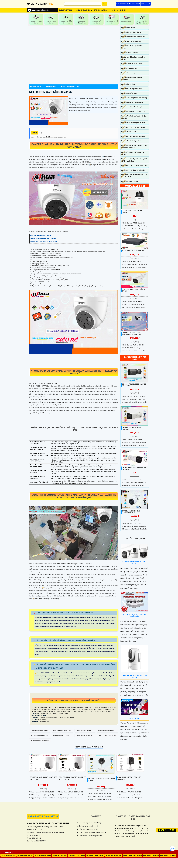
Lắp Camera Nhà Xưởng (168, 855)
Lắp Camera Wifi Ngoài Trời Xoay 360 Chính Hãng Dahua (134, 160)
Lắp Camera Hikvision (8, 855)
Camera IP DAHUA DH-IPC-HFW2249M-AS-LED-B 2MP (131, 333)
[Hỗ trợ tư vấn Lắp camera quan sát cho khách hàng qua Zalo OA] (172, 848)
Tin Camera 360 (134, 4)
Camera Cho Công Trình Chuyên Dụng (134, 98)
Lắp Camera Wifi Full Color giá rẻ (132, 107)
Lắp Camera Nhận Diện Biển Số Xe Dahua (132, 47)
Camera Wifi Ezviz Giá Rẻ (77, 855)
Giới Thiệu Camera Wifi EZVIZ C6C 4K (39, 736)
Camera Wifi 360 (122, 4)
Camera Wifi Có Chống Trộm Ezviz (133, 123)
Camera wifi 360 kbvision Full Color (133, 170)
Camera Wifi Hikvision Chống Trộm (133, 111)
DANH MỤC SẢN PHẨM (40, 10)
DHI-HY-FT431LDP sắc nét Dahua (50, 91)
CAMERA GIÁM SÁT (40, 4)
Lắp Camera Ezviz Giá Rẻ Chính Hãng (83, 731)
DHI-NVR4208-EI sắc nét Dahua (133, 251)
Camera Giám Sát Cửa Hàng (132, 855)
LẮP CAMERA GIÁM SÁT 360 (43, 816)
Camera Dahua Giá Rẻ (51, 86)
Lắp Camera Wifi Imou (60, 855)
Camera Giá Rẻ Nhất (128, 84)
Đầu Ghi (113, 10)
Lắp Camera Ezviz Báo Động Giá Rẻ (133, 127)
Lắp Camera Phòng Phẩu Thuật (131, 89)
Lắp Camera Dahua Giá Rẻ (42, 855)
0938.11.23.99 (166, 830)
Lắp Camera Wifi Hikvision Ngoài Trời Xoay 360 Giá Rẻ (134, 176)
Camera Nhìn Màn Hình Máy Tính (132, 102)
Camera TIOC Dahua (128, 27)
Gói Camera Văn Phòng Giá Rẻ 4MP (40, 741)
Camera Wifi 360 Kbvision (130, 181)
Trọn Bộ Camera (100, 10)
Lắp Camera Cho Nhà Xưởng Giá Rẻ (84, 736)
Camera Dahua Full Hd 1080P (69, 86)
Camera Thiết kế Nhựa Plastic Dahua (133, 37)
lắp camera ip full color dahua (131, 41)
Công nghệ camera (83, 10)
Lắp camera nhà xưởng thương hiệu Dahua (133, 58)
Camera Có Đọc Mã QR (129, 68)
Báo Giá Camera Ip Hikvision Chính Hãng (106, 731)
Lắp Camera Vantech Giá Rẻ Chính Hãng (39, 731)
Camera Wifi (134, 718)
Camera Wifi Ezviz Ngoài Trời (131, 141)
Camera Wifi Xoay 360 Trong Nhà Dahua (132, 153)
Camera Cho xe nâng (128, 73)
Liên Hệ (122, 10)
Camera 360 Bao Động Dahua (131, 32)
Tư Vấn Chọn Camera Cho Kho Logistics (131, 78)
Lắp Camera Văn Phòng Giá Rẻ (62, 730)
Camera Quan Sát (36, 86)
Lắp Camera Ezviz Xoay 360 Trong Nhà (134, 165)
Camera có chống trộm (129, 93)
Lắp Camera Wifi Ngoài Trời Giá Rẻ (133, 136)
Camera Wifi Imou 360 (128, 132)
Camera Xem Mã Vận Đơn (113, 855)
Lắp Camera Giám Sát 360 (94, 855)
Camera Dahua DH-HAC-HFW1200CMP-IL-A (131, 512)
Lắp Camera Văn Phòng (151, 855)
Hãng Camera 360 (65, 10)
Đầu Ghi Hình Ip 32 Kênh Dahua (131, 64)
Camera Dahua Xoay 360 (129, 52)
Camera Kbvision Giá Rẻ (24, 855)
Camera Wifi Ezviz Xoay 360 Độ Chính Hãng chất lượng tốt (134, 146)
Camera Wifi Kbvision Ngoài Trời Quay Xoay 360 (134, 117)
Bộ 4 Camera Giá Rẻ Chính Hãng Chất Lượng (61, 736)
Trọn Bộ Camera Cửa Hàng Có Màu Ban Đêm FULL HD (107, 736)
